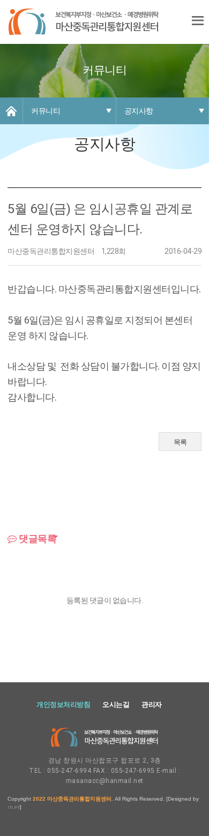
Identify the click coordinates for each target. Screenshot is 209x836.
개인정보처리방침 (63, 705)
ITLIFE (14, 807)
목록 (180, 442)
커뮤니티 (45, 111)
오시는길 (115, 705)
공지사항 (138, 111)
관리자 (151, 705)
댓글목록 (37, 538)
